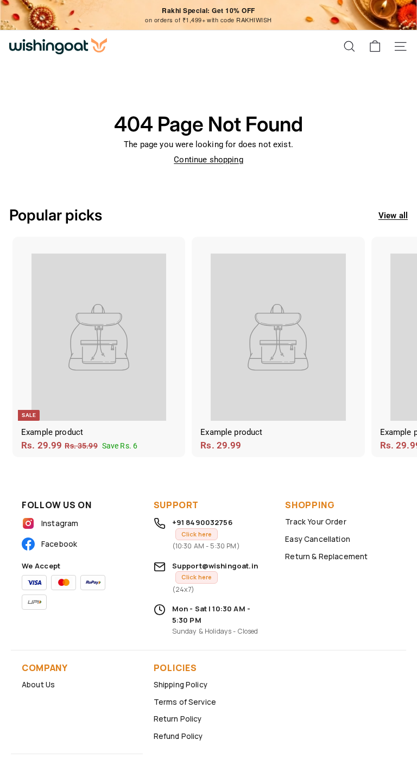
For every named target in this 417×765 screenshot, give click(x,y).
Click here (196, 534)
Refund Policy (178, 736)
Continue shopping (208, 160)
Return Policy (178, 719)
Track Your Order (315, 521)
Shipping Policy (180, 684)
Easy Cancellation (317, 539)
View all (393, 215)
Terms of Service (185, 702)
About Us (38, 684)
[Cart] (375, 46)
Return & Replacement (326, 556)
